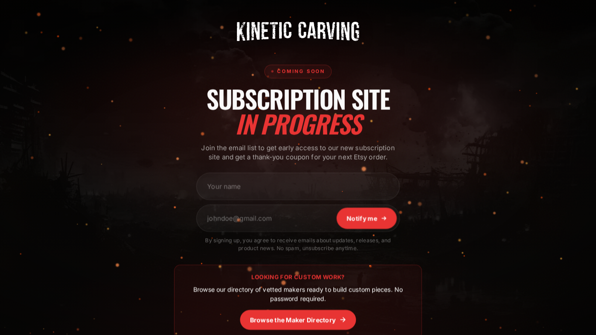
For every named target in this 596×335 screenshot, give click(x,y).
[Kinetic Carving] (298, 31)
